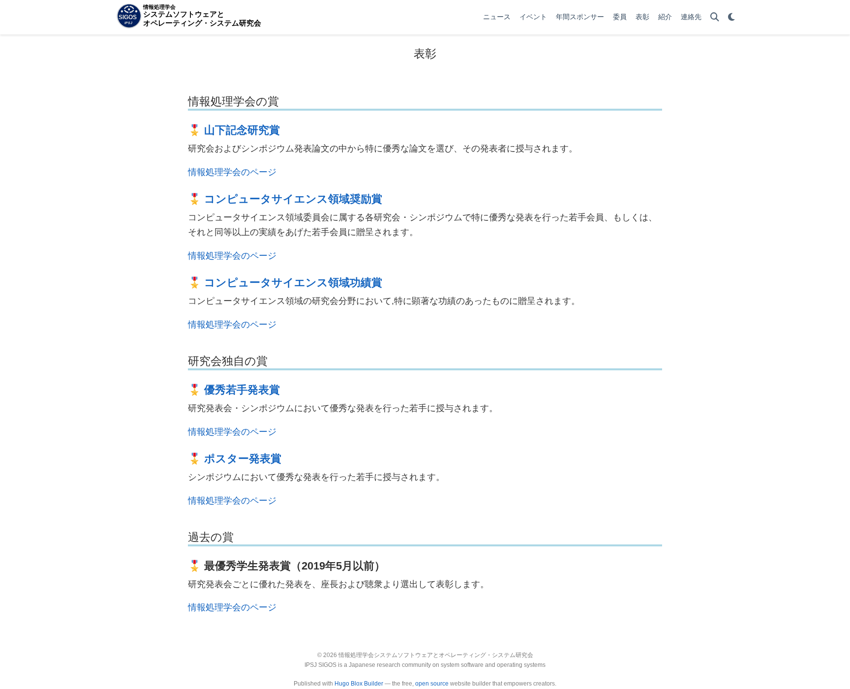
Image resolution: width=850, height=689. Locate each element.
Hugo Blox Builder (358, 683)
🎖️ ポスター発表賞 (234, 458)
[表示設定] (731, 17)
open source (432, 683)
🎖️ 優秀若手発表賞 (234, 390)
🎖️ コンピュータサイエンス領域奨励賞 (285, 199)
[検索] (714, 17)
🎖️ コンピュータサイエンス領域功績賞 (285, 282)
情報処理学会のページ (232, 172)
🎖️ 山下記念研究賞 (234, 130)
